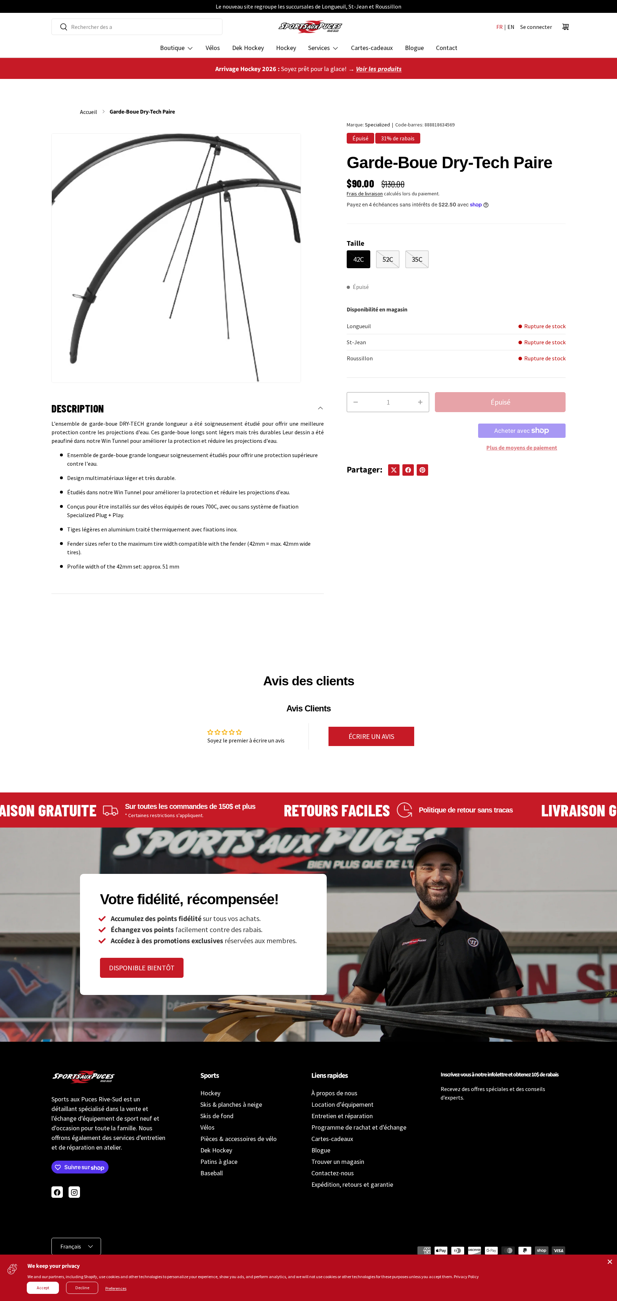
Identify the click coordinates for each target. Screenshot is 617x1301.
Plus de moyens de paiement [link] (521, 448)
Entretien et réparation (342, 1116)
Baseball (211, 1173)
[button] (565, 26)
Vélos (213, 48)
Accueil (88, 111)
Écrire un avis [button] (371, 736)
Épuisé (500, 401)
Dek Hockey (248, 48)
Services (319, 48)
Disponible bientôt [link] (142, 967)
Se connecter (536, 26)
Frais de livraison (365, 193)
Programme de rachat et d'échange (358, 1127)
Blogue (414, 48)
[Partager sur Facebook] (408, 470)
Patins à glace (218, 1161)
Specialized (377, 124)
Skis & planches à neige (231, 1104)
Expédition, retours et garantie (352, 1184)
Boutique (172, 48)
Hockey (286, 48)
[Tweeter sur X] (394, 470)
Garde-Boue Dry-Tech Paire (142, 112)
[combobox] (137, 27)
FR (499, 26)
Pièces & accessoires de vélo (238, 1139)
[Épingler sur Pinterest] (422, 470)
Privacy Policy (466, 1276)
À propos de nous (334, 1093)
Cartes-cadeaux (372, 48)
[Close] (609, 1261)
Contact (446, 48)
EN (511, 26)
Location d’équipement (342, 1104)
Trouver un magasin (337, 1161)
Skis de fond (217, 1116)
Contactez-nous (332, 1173)
